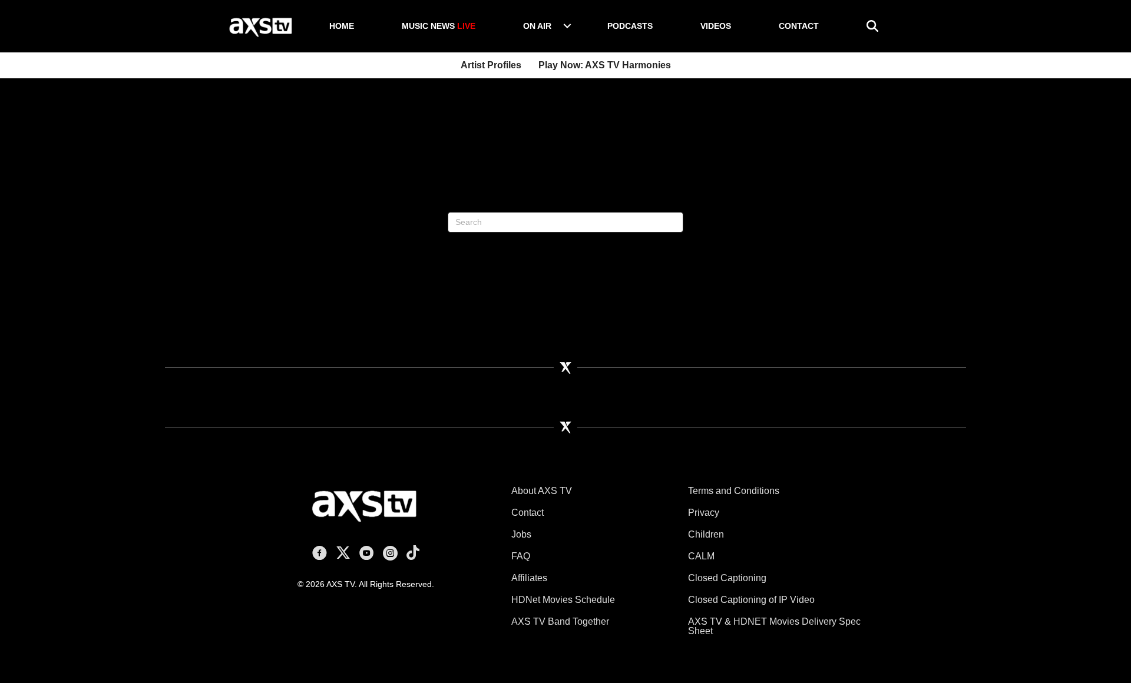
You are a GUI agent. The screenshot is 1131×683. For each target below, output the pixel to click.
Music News (438, 26)
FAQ (520, 556)
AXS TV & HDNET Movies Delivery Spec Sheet (774, 626)
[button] (567, 26)
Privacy (703, 513)
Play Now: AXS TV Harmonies (604, 65)
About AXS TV (541, 491)
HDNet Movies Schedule (563, 600)
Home (341, 26)
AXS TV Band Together (560, 621)
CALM (701, 556)
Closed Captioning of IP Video (751, 600)
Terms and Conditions (733, 491)
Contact (799, 26)
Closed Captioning (727, 578)
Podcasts (630, 26)
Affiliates (529, 578)
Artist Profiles (491, 65)
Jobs (521, 534)
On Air (537, 26)
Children (706, 534)
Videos (715, 26)
